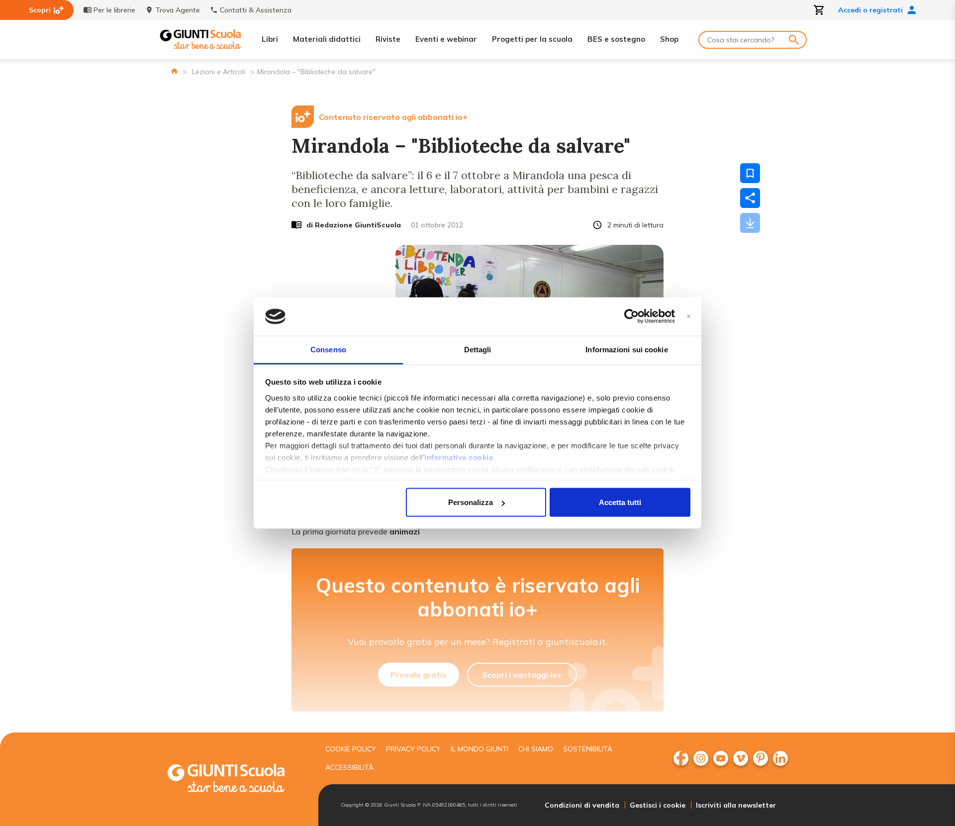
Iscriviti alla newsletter (736, 805)
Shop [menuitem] (669, 39)
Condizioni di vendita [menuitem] (582, 805)
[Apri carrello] (819, 10)
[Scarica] (750, 223)
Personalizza (470, 502)
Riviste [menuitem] (388, 39)
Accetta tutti (620, 502)
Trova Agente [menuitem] (177, 10)
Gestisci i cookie (657, 805)
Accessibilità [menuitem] (349, 767)
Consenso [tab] (328, 349)
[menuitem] (680, 758)
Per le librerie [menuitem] (114, 10)
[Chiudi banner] (688, 316)
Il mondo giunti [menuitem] (479, 748)
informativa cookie (458, 457)
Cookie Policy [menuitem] (350, 748)
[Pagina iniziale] (174, 71)
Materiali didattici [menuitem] (327, 39)
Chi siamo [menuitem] (535, 748)
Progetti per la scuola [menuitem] (532, 39)
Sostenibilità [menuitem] (587, 748)
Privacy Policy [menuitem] (413, 748)
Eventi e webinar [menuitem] (446, 39)
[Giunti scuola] (236, 779)
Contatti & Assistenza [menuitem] (255, 10)
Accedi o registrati (870, 9)
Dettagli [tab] (477, 349)
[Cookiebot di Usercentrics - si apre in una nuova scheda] (631, 316)
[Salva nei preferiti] (750, 173)
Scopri (40, 9)
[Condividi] (750, 198)
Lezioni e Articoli (218, 71)
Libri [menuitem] (270, 39)
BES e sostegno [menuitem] (616, 39)
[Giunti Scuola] (200, 39)
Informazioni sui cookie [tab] (626, 349)
